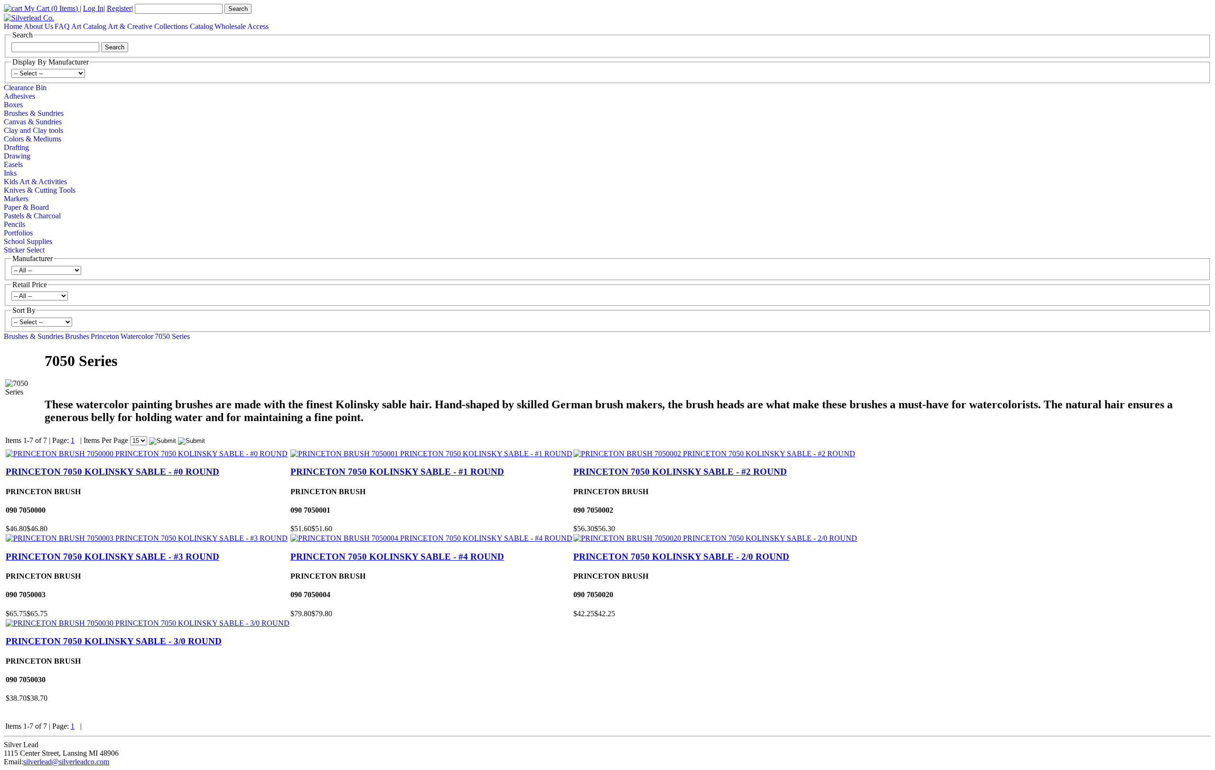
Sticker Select (24, 250)
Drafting (16, 147)
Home (13, 26)
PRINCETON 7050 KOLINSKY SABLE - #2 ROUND (680, 472)
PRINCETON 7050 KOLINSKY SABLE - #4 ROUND (397, 557)
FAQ (62, 26)
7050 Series (172, 336)
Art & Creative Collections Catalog (160, 26)
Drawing (17, 156)
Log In (93, 8)
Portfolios (18, 233)
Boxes (13, 105)
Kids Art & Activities (35, 182)
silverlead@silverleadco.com (66, 762)
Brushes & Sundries (34, 113)
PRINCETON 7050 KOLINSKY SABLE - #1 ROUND (397, 472)
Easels (13, 164)
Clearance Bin (25, 88)
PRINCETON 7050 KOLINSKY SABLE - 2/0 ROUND (681, 557)
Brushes (77, 336)
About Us (38, 26)
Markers (16, 199)
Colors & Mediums (32, 139)
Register (119, 8)
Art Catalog (88, 26)
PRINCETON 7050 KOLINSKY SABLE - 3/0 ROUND (114, 641)
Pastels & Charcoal (32, 216)
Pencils (14, 224)
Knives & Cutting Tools (39, 190)
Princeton (105, 336)
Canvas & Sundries (33, 122)
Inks (10, 173)
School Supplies (28, 241)
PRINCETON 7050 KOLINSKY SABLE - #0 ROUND (112, 472)
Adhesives (19, 96)
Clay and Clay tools (33, 130)
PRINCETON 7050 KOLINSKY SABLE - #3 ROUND (112, 557)
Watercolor (137, 336)
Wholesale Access (242, 26)
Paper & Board (26, 207)
